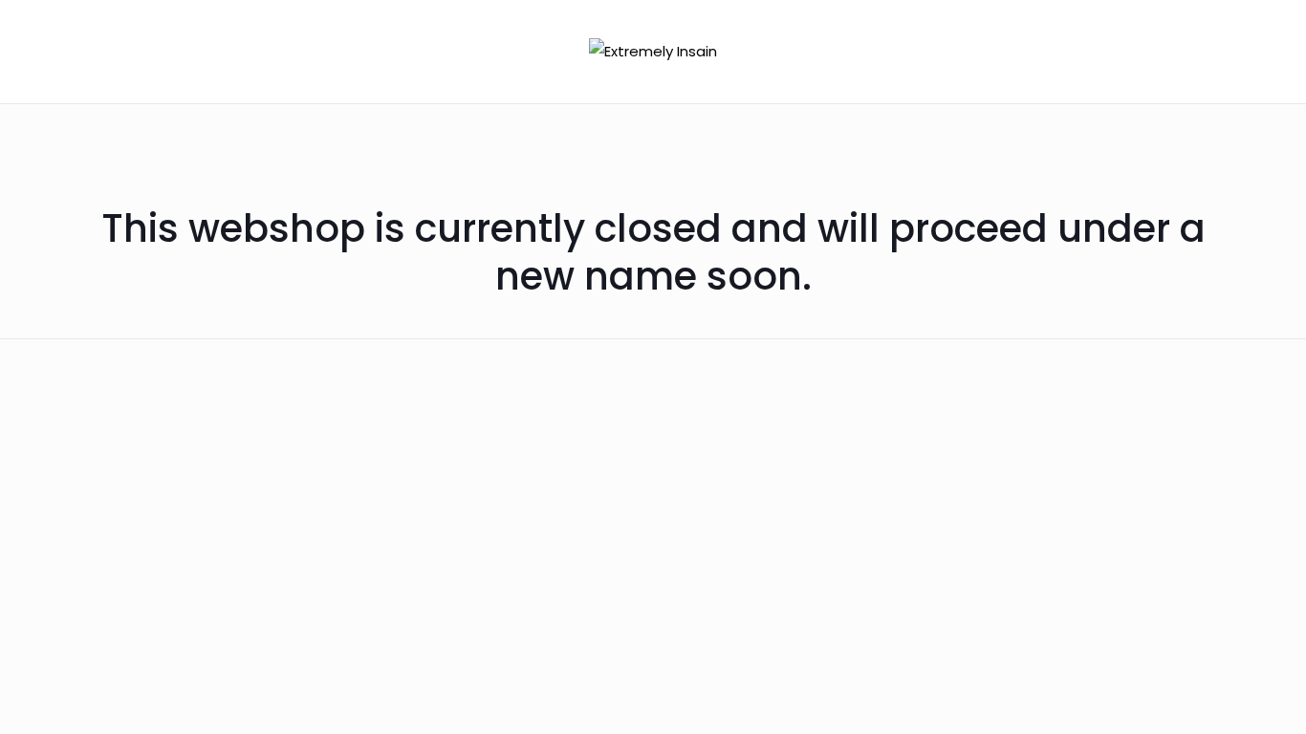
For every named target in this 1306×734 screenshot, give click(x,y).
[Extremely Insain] (653, 51)
